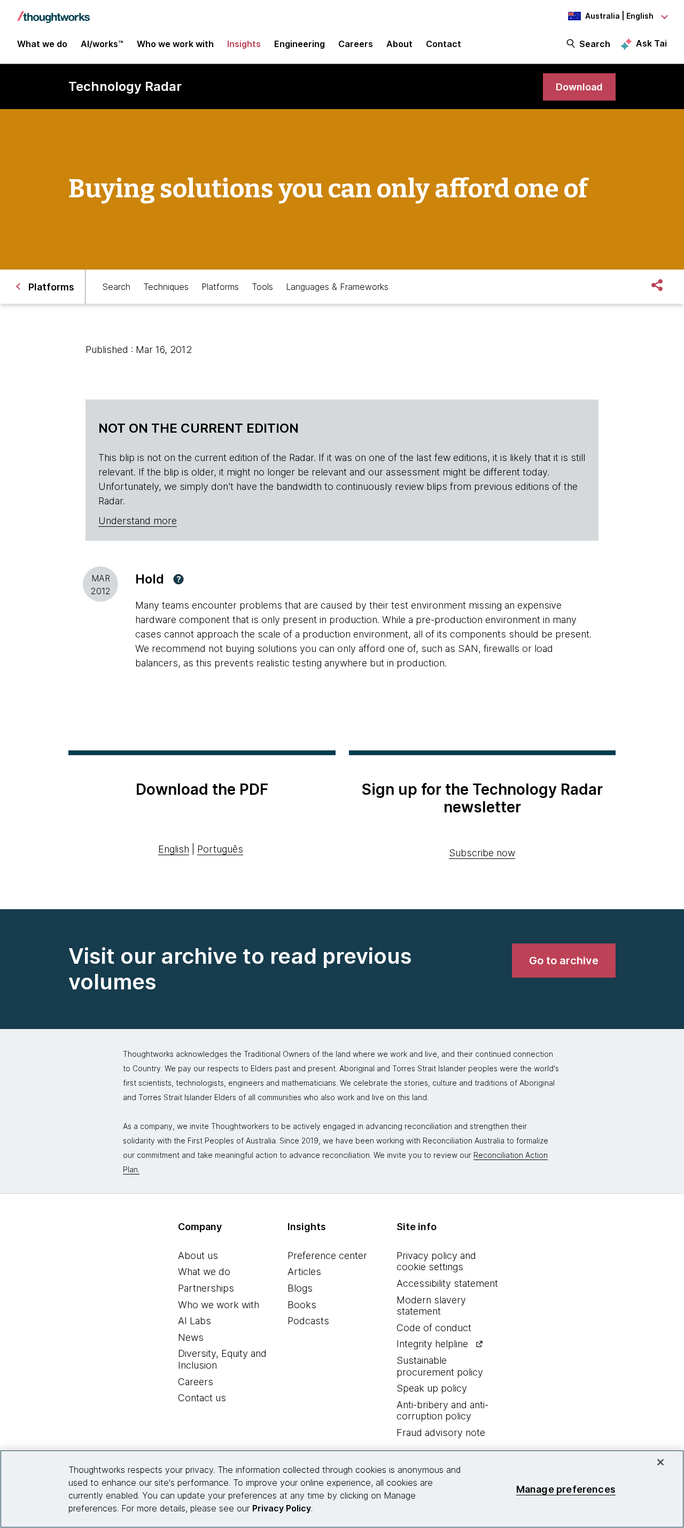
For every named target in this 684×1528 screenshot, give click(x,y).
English (173, 849)
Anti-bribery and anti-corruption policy (442, 1410)
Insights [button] (244, 44)
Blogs (300, 1288)
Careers (195, 1381)
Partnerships (206, 1288)
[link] (579, 87)
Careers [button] (355, 44)
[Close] (660, 1462)
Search (594, 44)
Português (220, 849)
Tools (262, 286)
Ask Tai (651, 43)
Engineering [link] (299, 44)
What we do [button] (42, 44)
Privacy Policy (281, 1508)
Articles (304, 1271)
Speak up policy (432, 1388)
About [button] (399, 44)
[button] (178, 579)
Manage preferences (566, 1488)
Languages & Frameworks (337, 286)
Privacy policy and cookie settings (436, 1261)
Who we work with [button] (175, 44)
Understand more (137, 520)
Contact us (202, 1397)
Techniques (166, 286)
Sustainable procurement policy (440, 1366)
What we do (204, 1271)
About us (198, 1255)
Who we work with (218, 1304)
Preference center (327, 1255)
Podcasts (308, 1320)
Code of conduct (434, 1327)
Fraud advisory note (441, 1432)
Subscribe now (482, 852)
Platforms (220, 286)
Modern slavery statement (431, 1305)
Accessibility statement (447, 1283)
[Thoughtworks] (53, 12)
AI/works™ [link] (102, 44)
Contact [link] (443, 44)
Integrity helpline (432, 1343)
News (191, 1337)
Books (301, 1304)
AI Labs (194, 1320)
